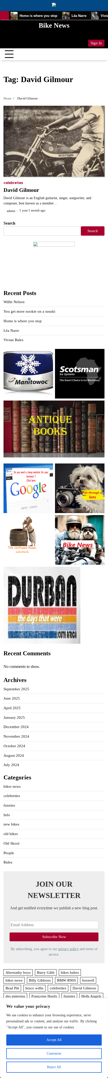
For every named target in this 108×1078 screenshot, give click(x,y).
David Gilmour (21, 190)
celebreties (13, 183)
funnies (9, 805)
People (9, 853)
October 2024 (14, 746)
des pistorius (15, 996)
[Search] (100, 54)
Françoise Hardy (44, 996)
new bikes (11, 824)
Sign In (96, 43)
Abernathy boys (18, 973)
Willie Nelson (14, 302)
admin (11, 211)
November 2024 (16, 736)
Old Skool (11, 843)
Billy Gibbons (40, 980)
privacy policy (68, 949)
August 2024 (14, 755)
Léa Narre (69, 16)
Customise (54, 1053)
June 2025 (12, 698)
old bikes (11, 834)
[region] (54, 1038)
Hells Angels (91, 996)
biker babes (70, 973)
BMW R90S (66, 980)
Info (7, 815)
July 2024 (11, 765)
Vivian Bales (13, 340)
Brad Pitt (12, 988)
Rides (8, 862)
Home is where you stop (28, 16)
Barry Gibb (46, 973)
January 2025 (14, 717)
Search (9, 223)
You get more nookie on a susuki (29, 311)
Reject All (54, 1067)
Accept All (54, 1040)
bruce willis (34, 988)
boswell (88, 980)
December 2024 (16, 727)
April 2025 (12, 708)
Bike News (54, 25)
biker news (12, 786)
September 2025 (16, 689)
